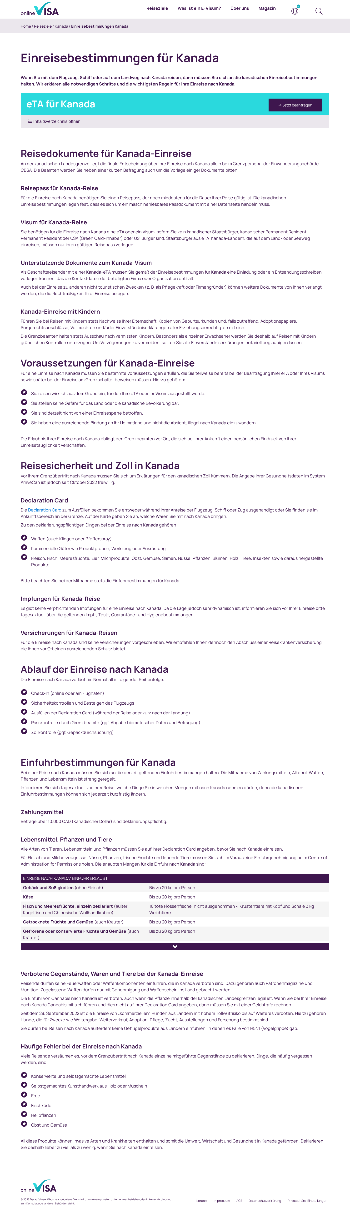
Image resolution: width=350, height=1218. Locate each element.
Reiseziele (43, 26)
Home (26, 26)
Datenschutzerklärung (265, 1200)
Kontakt (201, 1200)
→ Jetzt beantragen (295, 105)
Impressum (222, 1200)
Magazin (267, 8)
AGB (239, 1200)
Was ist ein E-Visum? (199, 8)
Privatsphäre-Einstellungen (307, 1200)
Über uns (239, 8)
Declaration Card (44, 510)
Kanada (61, 26)
